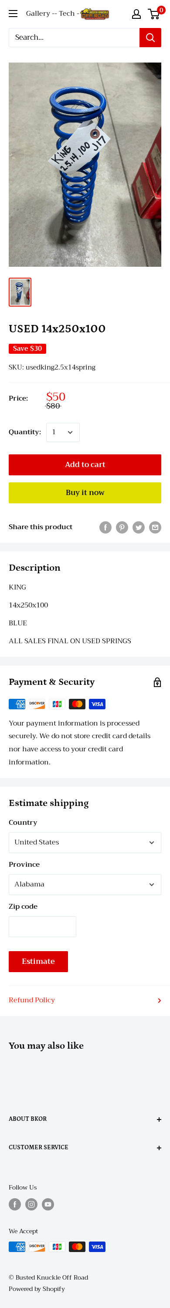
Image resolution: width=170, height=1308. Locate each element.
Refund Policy (32, 1000)
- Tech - (66, 13)
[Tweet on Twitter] (139, 527)
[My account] (136, 14)
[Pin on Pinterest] (122, 527)
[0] (154, 14)
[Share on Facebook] (105, 527)
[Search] (150, 37)
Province (24, 864)
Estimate (38, 961)
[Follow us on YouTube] (48, 1204)
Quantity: (25, 432)
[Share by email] (155, 527)
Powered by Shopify (37, 1289)
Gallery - (40, 13)
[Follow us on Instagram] (31, 1204)
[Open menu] (13, 13)
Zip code (23, 906)
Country (23, 822)
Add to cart (85, 464)
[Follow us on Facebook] (15, 1204)
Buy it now (85, 492)
